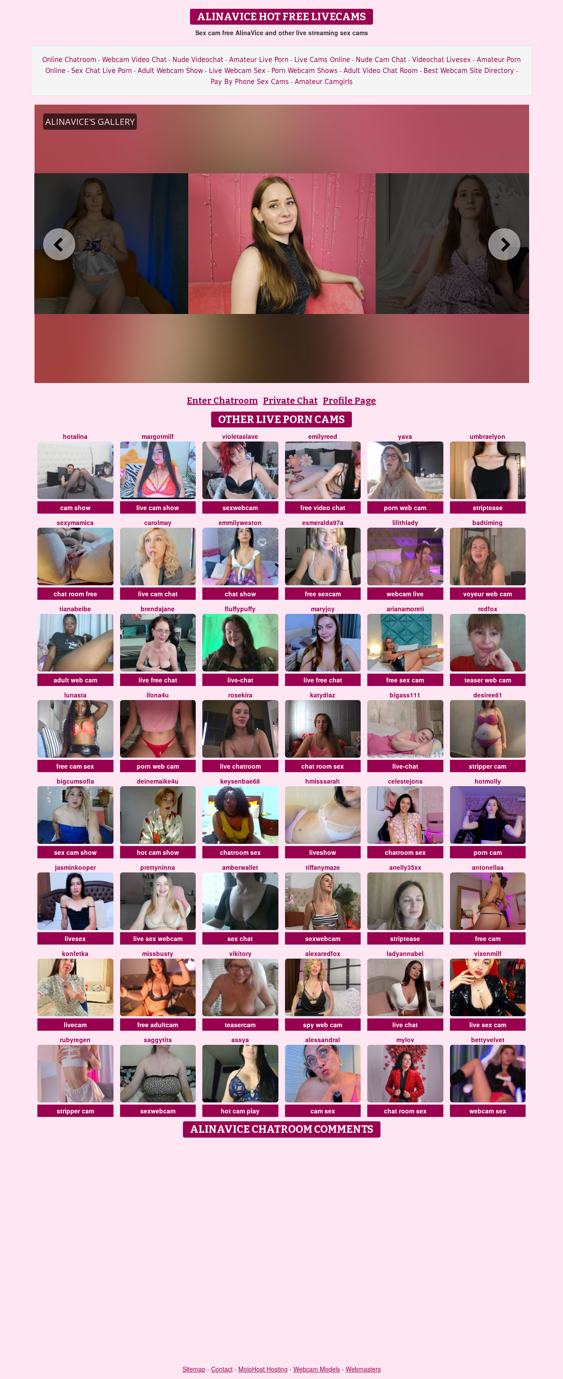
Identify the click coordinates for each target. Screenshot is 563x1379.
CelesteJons (405, 781)
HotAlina (75, 436)
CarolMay (158, 522)
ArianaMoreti (405, 608)
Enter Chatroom (222, 400)
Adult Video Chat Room (381, 70)
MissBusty (157, 953)
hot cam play (240, 1110)
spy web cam (322, 1024)
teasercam (240, 1024)
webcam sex (487, 1110)
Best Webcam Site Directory (469, 70)
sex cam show (75, 852)
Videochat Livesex (441, 59)
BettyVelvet (488, 1039)
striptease (488, 507)
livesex (75, 938)
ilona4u (157, 694)
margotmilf (158, 436)
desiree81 (487, 694)
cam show (75, 507)
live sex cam (487, 1024)
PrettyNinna (157, 867)
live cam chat (158, 593)
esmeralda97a (323, 522)
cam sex (323, 1110)
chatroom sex (240, 852)
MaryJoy (323, 608)
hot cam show (158, 852)
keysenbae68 (240, 781)
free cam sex (75, 766)
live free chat (158, 679)
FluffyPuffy (240, 608)
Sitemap (194, 1368)
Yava (405, 436)
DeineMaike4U (158, 781)
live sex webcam (158, 938)
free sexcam (323, 593)
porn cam (488, 852)
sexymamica (75, 522)
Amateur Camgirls (324, 81)
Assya (240, 1039)
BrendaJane (158, 608)
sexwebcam (240, 507)
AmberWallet (240, 867)
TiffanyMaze (323, 867)
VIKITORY (240, 953)
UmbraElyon (487, 436)
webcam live (405, 593)
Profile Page (349, 400)
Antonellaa (488, 867)
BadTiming (487, 522)
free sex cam (405, 679)
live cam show (157, 507)
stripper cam (487, 766)
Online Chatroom (69, 59)
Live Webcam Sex (237, 70)
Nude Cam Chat (381, 59)
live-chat (240, 679)
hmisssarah (322, 781)
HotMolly (488, 781)
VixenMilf (487, 953)
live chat (405, 1024)
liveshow (322, 852)
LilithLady (405, 522)
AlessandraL (322, 1039)
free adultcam (157, 1024)
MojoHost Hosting (263, 1368)
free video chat (322, 507)
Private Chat (290, 400)
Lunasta (75, 694)
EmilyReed (322, 436)
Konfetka (75, 953)
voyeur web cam (487, 593)
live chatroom (240, 766)
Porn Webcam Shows (304, 70)
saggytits (158, 1039)
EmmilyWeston (240, 522)
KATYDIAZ (322, 694)
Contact (222, 1368)
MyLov (405, 1039)
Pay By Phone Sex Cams (250, 81)
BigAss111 (405, 694)
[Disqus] (281, 1252)
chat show (240, 593)
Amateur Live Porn (259, 59)
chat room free (75, 593)
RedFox (487, 608)
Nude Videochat (197, 59)
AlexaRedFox (322, 953)
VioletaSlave (240, 436)
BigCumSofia (75, 781)
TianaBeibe (75, 608)
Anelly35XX (405, 867)
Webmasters (363, 1368)
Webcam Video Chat (134, 59)
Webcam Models (316, 1368)
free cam (488, 938)
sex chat (240, 938)
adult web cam (75, 679)
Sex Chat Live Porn (101, 70)
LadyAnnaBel (405, 953)
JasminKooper (75, 867)
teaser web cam (487, 679)
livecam (75, 1024)
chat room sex (322, 766)
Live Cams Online (322, 59)
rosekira (240, 694)
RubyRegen (75, 1039)
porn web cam (405, 507)
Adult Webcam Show (170, 70)
